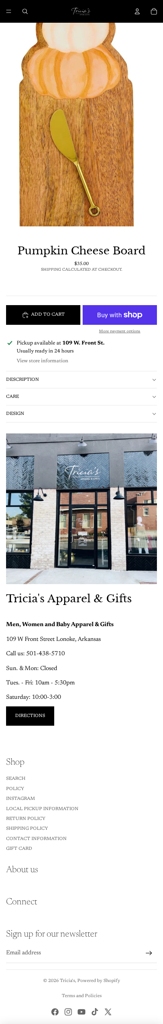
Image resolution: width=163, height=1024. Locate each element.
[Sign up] (149, 953)
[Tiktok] (94, 1011)
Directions (30, 716)
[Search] (25, 11)
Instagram (20, 798)
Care (12, 396)
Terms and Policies (82, 996)
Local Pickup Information (42, 809)
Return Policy (25, 819)
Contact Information (36, 839)
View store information (42, 360)
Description (22, 379)
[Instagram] (68, 1011)
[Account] (137, 11)
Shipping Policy (27, 828)
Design (15, 413)
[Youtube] (81, 1011)
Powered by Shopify (98, 981)
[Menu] (8, 11)
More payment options (119, 332)
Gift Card (19, 848)
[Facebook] (55, 1011)
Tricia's (67, 981)
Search (15, 778)
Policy (15, 789)
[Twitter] (108, 1011)
